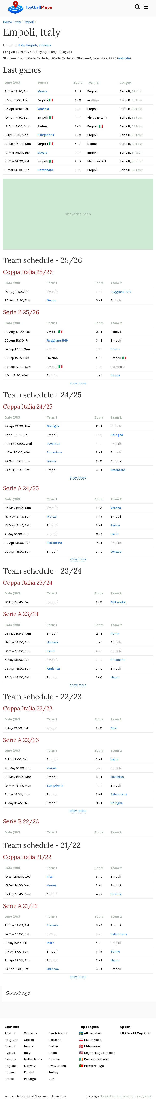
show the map (78, 214)
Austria (10, 1033)
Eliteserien (92, 1046)
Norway (29, 1066)
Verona (115, 508)
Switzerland (57, 1066)
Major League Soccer (99, 1053)
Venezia (43, 109)
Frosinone (117, 660)
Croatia (10, 1046)
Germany (30, 1033)
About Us (128, 1096)
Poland (29, 1072)
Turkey (53, 1072)
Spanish (116, 1096)
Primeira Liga (94, 1066)
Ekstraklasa (92, 1040)
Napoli (115, 677)
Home (7, 22)
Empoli (28, 22)
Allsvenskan (93, 1033)
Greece (29, 1040)
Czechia (10, 1059)
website (124, 58)
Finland (10, 1072)
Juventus (53, 444)
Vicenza (116, 894)
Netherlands (33, 1059)
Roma (114, 633)
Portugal (30, 1079)
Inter (50, 876)
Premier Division (96, 1059)
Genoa (51, 300)
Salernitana (118, 794)
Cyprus (10, 1053)
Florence (45, 45)
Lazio (114, 534)
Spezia (42, 152)
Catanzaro (45, 170)
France (9, 1079)
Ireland (29, 1046)
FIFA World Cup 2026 (135, 1033)
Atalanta (53, 668)
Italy (17, 22)
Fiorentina (54, 452)
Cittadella (118, 602)
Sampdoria (45, 135)
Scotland (55, 1040)
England (11, 1066)
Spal (113, 728)
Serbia (53, 1046)
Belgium (11, 1040)
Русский (106, 1096)
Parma (115, 525)
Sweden (54, 1059)
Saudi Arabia (58, 1033)
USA (51, 1079)
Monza (42, 91)
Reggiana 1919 (120, 292)
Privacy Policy (143, 1096)
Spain (53, 1053)
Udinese (52, 642)
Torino (51, 461)
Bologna (53, 426)
